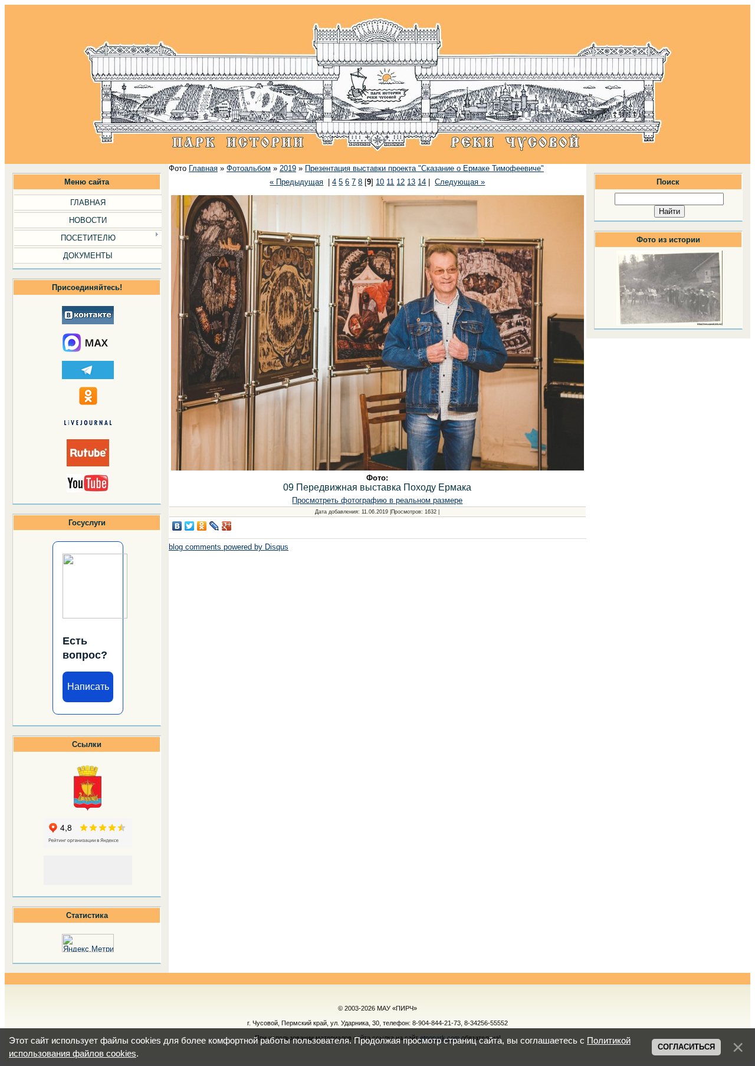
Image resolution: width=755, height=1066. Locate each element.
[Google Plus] (227, 526)
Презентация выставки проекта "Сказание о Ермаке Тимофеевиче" (424, 168)
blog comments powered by (228, 546)
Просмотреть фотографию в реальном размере (377, 500)
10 (380, 181)
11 (390, 181)
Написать (88, 687)
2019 (288, 168)
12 (400, 181)
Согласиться (686, 1046)
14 (422, 181)
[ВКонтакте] (177, 526)
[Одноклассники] (202, 526)
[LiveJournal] (214, 526)
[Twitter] (189, 526)
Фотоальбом (248, 168)
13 (411, 181)
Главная (203, 168)
